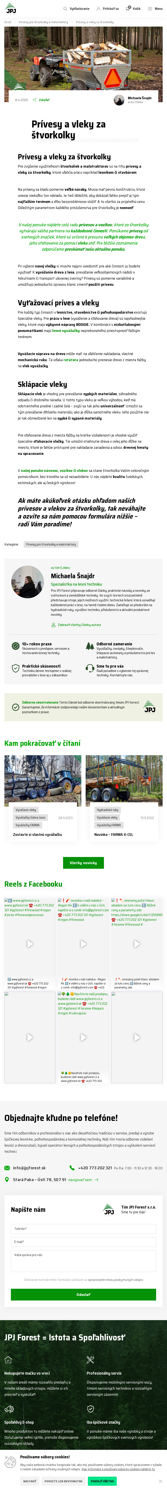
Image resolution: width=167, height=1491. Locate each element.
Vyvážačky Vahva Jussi (30, 817)
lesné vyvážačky (66, 331)
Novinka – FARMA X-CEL (113, 834)
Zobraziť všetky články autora (79, 624)
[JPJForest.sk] (10, 9)
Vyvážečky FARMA (28, 825)
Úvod (7, 22)
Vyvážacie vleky (26, 810)
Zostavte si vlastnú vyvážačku (37, 834)
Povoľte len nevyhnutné (64, 1481)
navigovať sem (80, 1179)
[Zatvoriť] (160, 1481)
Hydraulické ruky (107, 810)
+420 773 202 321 (120, 1168)
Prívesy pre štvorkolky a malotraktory (43, 22)
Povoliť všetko (102, 1481)
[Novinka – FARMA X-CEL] (124, 781)
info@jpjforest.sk (29, 1167)
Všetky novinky (83, 863)
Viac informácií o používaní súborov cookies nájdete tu (118, 1469)
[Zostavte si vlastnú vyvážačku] (42, 781)
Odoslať (83, 1295)
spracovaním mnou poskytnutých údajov (115, 1279)
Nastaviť (29, 1481)
